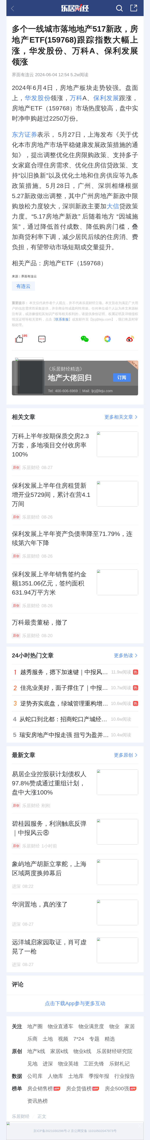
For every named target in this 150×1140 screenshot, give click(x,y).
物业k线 (82, 1051)
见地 (32, 1064)
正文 (42, 1116)
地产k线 (36, 1051)
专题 (94, 1039)
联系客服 (62, 319)
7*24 (78, 1039)
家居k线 (59, 1051)
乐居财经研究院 (114, 1051)
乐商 (32, 1039)
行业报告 (124, 1076)
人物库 (55, 1076)
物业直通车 (60, 1026)
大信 (113, 206)
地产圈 (35, 1026)
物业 (114, 1026)
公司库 (35, 1076)
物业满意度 (91, 1026)
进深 (48, 1064)
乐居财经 (20, 1116)
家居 (130, 1026)
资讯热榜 (37, 1101)
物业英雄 (68, 1064)
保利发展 (106, 97)
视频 (63, 1039)
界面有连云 (23, 74)
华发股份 (37, 97)
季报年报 (99, 1076)
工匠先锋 (94, 1064)
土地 (48, 1039)
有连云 (23, 286)
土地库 (76, 1076)
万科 (76, 97)
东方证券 (24, 134)
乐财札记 (119, 1064)
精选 (110, 1039)
